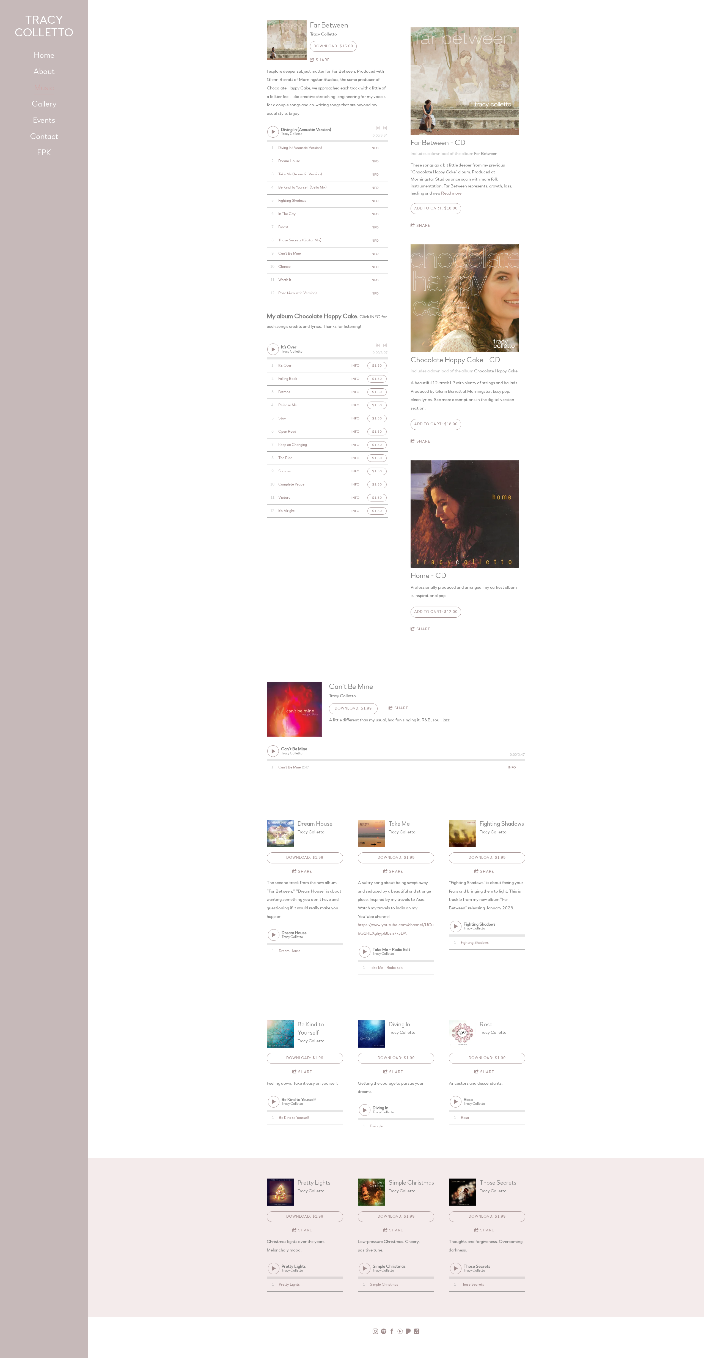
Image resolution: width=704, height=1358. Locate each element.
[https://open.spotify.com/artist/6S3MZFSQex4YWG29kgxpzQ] (383, 1332)
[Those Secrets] (462, 1192)
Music (44, 88)
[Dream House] (280, 833)
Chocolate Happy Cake (496, 371)
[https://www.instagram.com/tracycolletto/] (375, 1332)
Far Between (485, 153)
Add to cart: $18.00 (436, 208)
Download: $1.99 (353, 708)
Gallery (44, 104)
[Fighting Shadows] (462, 833)
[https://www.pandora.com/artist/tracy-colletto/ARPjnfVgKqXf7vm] (408, 1332)
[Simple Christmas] (371, 1192)
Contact (44, 136)
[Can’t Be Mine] (294, 709)
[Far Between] (287, 40)
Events (44, 120)
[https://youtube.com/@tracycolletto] (400, 1332)
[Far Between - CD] (465, 81)
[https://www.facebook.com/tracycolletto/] (392, 1332)
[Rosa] (462, 1034)
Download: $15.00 (333, 46)
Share (323, 60)
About (44, 71)
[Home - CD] (465, 514)
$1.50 (377, 365)
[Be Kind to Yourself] (280, 1034)
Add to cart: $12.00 (436, 612)
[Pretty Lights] (280, 1192)
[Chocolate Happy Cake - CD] (465, 298)
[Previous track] (377, 128)
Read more (451, 193)
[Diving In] (371, 1034)
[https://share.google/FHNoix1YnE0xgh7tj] (416, 1332)
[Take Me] (371, 833)
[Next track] (385, 128)
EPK (44, 153)
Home (44, 55)
